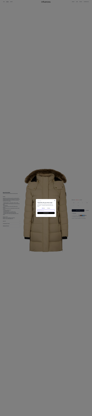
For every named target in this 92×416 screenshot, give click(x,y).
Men (44, 208)
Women (48, 208)
